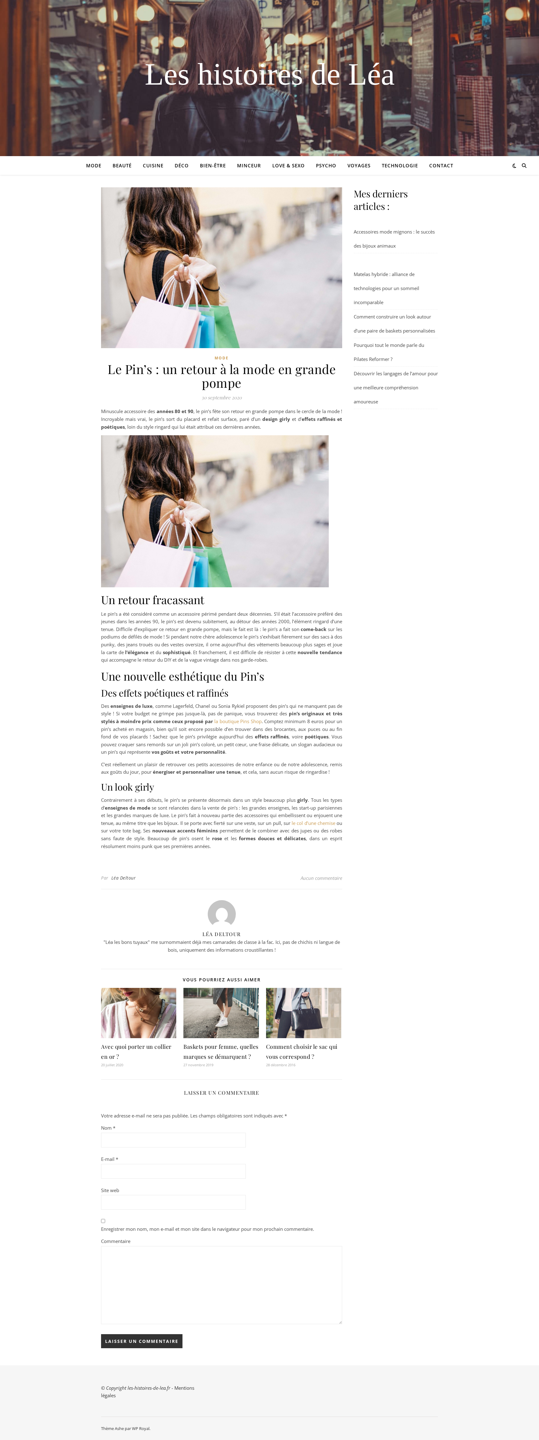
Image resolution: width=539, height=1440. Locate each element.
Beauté (122, 165)
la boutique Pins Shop (237, 721)
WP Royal (140, 1428)
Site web (110, 1190)
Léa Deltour (123, 878)
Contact (441, 165)
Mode (93, 165)
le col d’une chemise (313, 823)
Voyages (359, 165)
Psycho (326, 165)
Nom (108, 1128)
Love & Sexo (288, 165)
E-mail (109, 1159)
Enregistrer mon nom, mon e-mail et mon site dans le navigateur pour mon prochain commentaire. (207, 1229)
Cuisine (153, 165)
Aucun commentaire (321, 878)
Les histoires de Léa (270, 74)
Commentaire (115, 1241)
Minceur (249, 165)
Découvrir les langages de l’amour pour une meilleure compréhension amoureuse (396, 387)
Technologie (400, 165)
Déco (182, 165)
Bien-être (213, 165)
